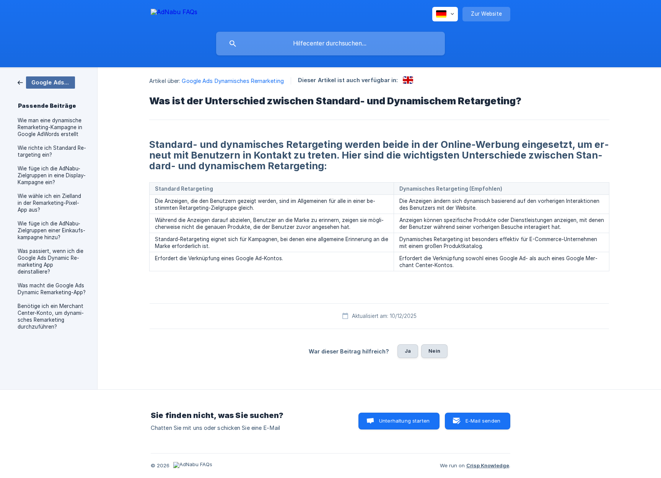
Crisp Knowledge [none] (487, 465)
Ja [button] (408, 351)
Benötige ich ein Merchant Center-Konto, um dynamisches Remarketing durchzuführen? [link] (51, 316)
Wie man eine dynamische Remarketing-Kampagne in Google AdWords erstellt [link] (50, 127)
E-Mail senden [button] (483, 421)
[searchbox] (330, 43)
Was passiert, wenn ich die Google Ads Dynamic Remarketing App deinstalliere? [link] (50, 261)
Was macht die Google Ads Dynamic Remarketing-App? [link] (52, 288)
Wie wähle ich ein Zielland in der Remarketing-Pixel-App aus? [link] (49, 203)
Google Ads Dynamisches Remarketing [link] (232, 81)
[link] (46, 82)
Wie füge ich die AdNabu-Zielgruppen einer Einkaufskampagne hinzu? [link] (51, 230)
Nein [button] (434, 351)
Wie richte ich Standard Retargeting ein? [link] (52, 151)
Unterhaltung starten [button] (404, 421)
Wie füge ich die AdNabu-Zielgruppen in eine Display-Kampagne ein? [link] (52, 175)
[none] (174, 13)
